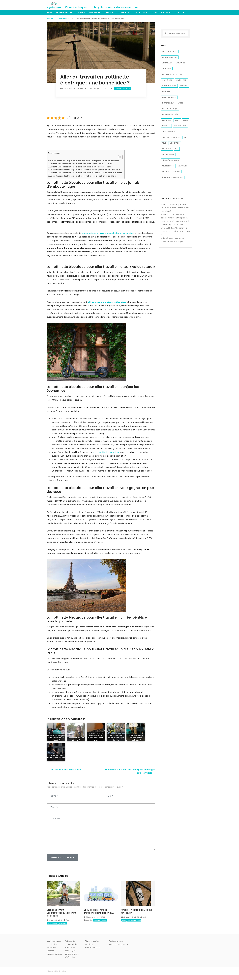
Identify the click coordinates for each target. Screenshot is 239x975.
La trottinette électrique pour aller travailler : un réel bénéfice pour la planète (86, 173)
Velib (164, 143)
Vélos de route (168, 166)
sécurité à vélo (180, 126)
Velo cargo (174, 143)
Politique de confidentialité (71, 943)
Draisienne (62, 923)
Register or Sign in (184, 5)
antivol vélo (167, 63)
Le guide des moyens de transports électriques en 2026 (99, 911)
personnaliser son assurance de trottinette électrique (108, 233)
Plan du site (52, 944)
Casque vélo (167, 80)
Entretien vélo (168, 103)
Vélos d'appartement (170, 160)
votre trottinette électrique (106, 452)
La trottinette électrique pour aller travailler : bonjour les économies (81, 167)
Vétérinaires (70, 957)
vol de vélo (166, 149)
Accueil (50, 18)
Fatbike (180, 103)
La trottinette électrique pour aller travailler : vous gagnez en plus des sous (85, 170)
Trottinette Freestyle (171, 137)
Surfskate (166, 126)
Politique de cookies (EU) (70, 949)
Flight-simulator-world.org (92, 943)
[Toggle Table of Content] (119, 157)
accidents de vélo (169, 57)
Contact (180, 12)
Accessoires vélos (134, 920)
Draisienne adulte (169, 97)
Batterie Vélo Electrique (172, 74)
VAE (185, 137)
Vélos (49, 12)
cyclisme (183, 86)
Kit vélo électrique (170, 109)
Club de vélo (181, 80)
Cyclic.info (62, 971)
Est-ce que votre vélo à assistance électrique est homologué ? (175, 207)
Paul (67, 920)
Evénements (94, 12)
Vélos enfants (52, 923)
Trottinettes (139, 12)
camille (89, 920)
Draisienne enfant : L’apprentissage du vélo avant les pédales (61, 912)
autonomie (166, 69)
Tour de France (168, 132)
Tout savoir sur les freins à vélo (65, 769)
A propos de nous (54, 954)
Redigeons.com (116, 941)
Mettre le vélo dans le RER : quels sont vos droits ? (175, 231)
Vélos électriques (64, 12)
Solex (185, 120)
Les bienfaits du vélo (170, 114)
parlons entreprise (73, 954)
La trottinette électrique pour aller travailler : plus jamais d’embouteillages (84, 160)
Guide (80, 12)
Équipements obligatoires (172, 177)
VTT (176, 149)
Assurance (180, 63)
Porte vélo (166, 120)
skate (177, 120)
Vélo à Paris (182, 166)
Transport (122, 12)
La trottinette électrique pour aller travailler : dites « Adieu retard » (81, 163)
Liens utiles (51, 947)
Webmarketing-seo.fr (118, 944)
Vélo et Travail (168, 154)
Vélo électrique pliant (171, 172)
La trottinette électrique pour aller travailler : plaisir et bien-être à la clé (83, 176)
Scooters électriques (161, 12)
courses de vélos (169, 86)
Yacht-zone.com (92, 947)
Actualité (97, 920)
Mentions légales (54, 941)
